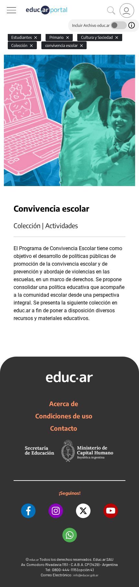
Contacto (63, 428)
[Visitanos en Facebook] (28, 510)
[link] (127, 10)
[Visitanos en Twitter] (83, 510)
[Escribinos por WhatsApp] (70, 535)
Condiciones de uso (63, 416)
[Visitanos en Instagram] (56, 510)
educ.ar (34, 559)
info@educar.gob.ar (85, 575)
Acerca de (63, 403)
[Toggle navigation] (6, 3)
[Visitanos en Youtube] (111, 510)
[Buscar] (111, 10)
